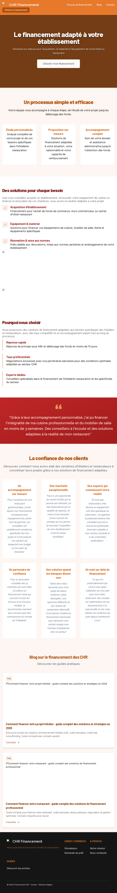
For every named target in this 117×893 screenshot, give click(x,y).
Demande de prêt (73, 852)
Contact (110, 4)
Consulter (11, 742)
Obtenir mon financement (58, 63)
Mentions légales (45, 885)
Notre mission (97, 848)
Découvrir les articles (18, 868)
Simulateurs (70, 848)
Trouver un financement (79, 4)
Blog (99, 4)
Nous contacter (98, 852)
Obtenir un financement (16, 10)
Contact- (34, 885)
